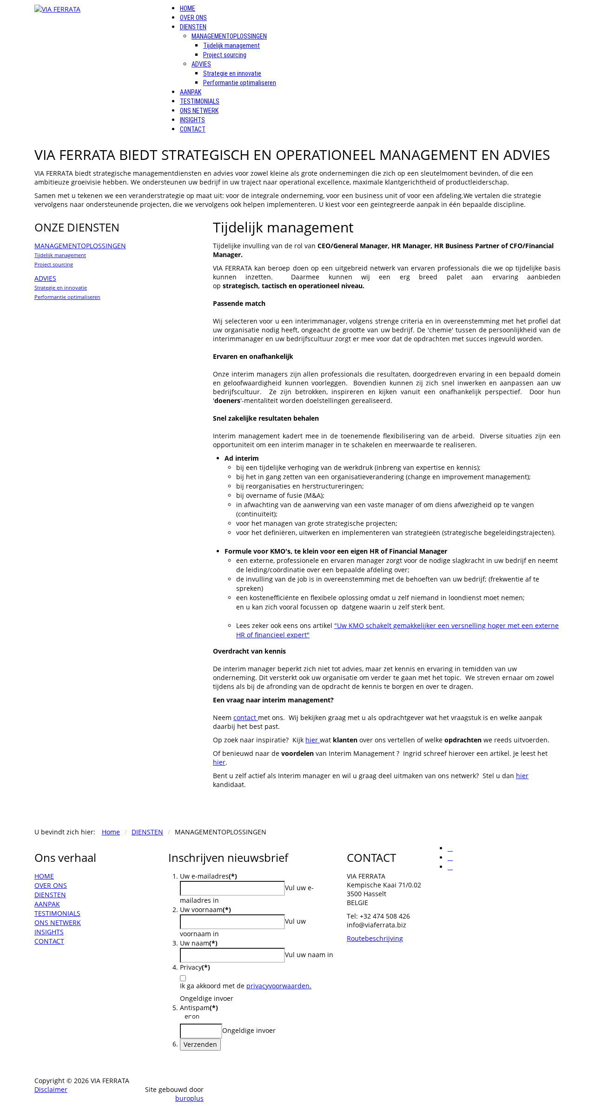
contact (245, 717)
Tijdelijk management (231, 45)
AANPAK (190, 92)
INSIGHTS (192, 120)
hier (312, 739)
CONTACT (192, 129)
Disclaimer (50, 1089)
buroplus (189, 1098)
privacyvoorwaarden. (278, 985)
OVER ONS (193, 17)
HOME (187, 8)
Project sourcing (224, 55)
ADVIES (201, 64)
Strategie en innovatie (232, 73)
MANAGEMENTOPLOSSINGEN (229, 36)
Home (111, 831)
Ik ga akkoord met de (245, 985)
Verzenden (200, 1044)
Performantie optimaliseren (239, 82)
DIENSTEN (193, 27)
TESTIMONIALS (199, 101)
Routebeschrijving (375, 938)
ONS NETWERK (199, 110)
